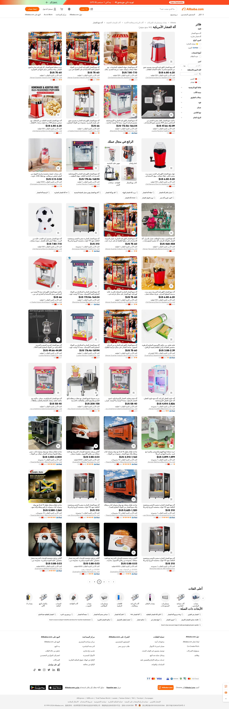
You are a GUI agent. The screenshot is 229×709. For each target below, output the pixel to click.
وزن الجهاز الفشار (147, 198)
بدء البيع (57, 646)
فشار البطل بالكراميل (123, 620)
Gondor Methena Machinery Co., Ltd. (161, 462)
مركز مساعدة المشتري (87, 642)
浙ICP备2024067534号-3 (175, 705)
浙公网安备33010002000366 (153, 705)
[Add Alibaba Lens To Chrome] (166, 687)
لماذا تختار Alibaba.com (191, 642)
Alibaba (173, 23)
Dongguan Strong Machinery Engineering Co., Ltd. (158, 515)
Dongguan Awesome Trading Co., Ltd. (85, 249)
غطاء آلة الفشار (147, 192)
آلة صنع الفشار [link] (98, 23)
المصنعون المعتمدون (122, 642)
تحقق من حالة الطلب (52, 651)
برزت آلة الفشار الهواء (129, 192)
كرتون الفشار (170, 620)
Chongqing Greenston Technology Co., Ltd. (46, 184)
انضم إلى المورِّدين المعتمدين (50, 655)
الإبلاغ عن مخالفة (89, 664)
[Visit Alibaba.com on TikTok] (34, 669)
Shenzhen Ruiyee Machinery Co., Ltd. (123, 131)
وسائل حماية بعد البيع (157, 655)
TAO (133, 698)
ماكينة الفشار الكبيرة (103, 620)
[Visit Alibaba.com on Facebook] (58, 669)
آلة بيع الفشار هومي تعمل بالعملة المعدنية (86, 192)
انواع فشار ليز (155, 620)
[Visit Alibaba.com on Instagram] (44, 669)
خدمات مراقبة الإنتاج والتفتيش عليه (152, 660)
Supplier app (112, 687)
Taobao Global (124, 698)
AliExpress (80, 698)
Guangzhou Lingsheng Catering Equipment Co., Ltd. (120, 409)
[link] (226, 686)
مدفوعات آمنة (159, 642)
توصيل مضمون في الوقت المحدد (153, 651)
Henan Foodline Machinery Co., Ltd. (162, 409)
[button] (91, 9)
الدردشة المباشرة (89, 646)
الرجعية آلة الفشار (42, 192)
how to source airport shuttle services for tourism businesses (70, 620)
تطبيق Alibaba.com (72, 687)
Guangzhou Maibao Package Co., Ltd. (85, 462)
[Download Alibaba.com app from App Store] (55, 687)
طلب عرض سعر (124, 646)
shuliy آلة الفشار (130, 198)
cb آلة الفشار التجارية (60, 192)
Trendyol (140, 698)
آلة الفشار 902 (134, 614)
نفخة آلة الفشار (82, 614)
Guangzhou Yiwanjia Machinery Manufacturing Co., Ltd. (120, 462)
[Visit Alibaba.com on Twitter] (48, 669)
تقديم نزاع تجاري (89, 651)
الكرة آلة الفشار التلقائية (153, 614)
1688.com (90, 698)
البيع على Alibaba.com (52, 642)
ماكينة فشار (140, 620)
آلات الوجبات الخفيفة (113, 23)
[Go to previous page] (113, 582)
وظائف (196, 655)
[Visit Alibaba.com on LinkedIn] (53, 669)
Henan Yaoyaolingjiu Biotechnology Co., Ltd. (159, 249)
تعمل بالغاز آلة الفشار (165, 192)
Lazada (114, 698)
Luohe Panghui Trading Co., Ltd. (163, 131)
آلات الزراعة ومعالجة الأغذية (133, 23)
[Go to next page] (90, 582)
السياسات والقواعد (157, 664)
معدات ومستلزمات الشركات (157, 23)
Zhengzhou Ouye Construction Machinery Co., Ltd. (82, 409)
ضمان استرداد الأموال (156, 646)
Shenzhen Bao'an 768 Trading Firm (162, 568)
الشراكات (56, 660)
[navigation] (191, 302)
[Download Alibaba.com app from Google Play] (38, 687)
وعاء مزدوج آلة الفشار (174, 614)
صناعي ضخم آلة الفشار (101, 614)
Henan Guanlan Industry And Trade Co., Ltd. (83, 77)
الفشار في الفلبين (193, 614)
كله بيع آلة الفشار (110, 192)
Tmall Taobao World (103, 698)
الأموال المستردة (89, 655)
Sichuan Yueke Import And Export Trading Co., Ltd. (82, 131)
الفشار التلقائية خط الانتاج (46, 614)
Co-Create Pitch (193, 646)
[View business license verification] (136, 705)
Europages (149, 698)
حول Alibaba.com (192, 637)
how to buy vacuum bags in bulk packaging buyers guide (180, 625)
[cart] (61, 9)
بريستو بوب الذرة (66, 614)
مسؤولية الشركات (193, 651)
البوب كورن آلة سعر (166, 198)
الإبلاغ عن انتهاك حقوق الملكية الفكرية (82, 660)
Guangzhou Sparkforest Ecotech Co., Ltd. (159, 355)
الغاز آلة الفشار (119, 614)
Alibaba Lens (190, 687)
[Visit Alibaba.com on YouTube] (39, 669)
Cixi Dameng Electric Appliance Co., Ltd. (160, 77)
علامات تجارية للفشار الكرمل (190, 620)
